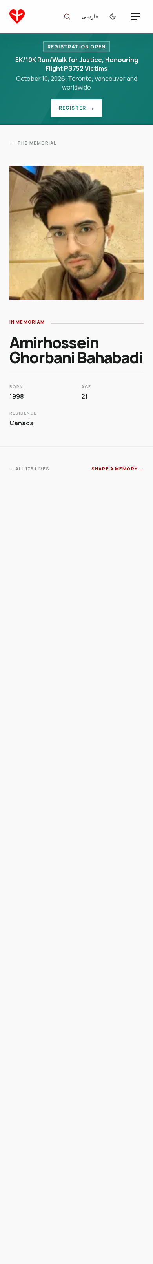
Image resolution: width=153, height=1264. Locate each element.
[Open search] (67, 16)
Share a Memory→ (117, 469)
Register (80, 109)
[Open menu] (136, 16)
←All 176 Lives (29, 469)
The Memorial (33, 143)
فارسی (90, 16)
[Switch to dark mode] (114, 16)
